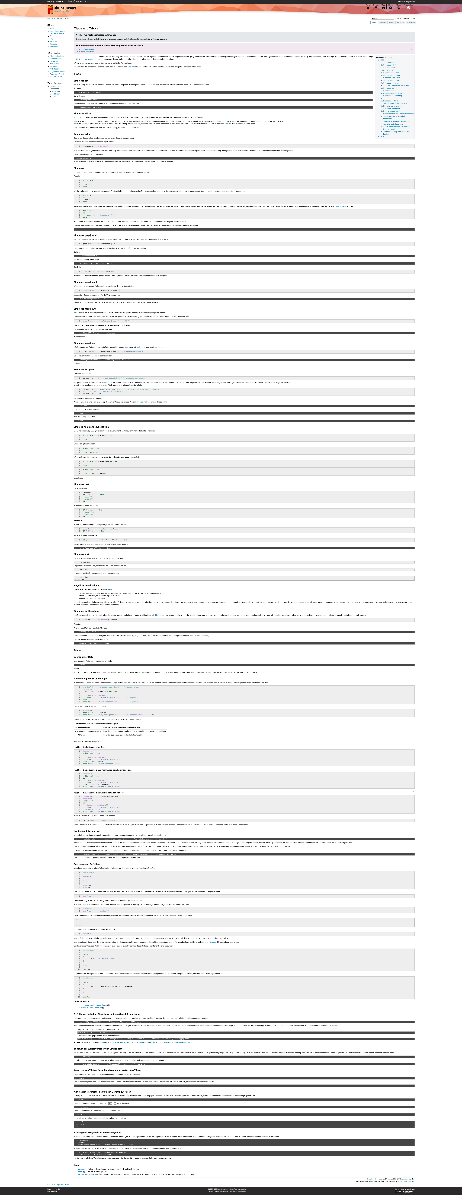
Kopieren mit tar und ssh (392, 106)
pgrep (140, 402)
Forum (376, 5)
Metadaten (56, 91)
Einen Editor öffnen (86, 52)
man (230, 825)
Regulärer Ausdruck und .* (393, 93)
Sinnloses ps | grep (390, 83)
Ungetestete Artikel (57, 72)
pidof (226, 124)
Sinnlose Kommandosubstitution (396, 86)
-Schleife (340, 206)
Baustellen (54, 66)
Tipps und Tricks (63, 18)
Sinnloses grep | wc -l (391, 73)
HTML (54, 96)
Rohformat (56, 94)
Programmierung (408, 1181)
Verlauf (391, 22)
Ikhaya (390, 5)
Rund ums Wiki (56, 77)
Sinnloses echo (389, 68)
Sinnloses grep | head (391, 75)
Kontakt (216, 1191)
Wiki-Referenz (55, 61)
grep (129, 67)
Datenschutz (224, 1191)
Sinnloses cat (388, 62)
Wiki (383, 5)
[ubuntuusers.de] (62, 10)
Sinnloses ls (388, 70)
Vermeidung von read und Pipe (395, 103)
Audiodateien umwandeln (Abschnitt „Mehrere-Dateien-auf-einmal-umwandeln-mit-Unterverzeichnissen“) (151, 1042)
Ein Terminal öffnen (86, 49)
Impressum (233, 1191)
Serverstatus (242, 1191)
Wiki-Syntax (54, 64)
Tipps (382, 60)
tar (212, 843)
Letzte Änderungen (57, 31)
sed (133, 67)
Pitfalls (80, 1172)
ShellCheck (82, 1169)
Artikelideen (54, 69)
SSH (95, 835)
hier (185, 1174)
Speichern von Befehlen (392, 109)
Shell (53, 18)
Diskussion (400, 22)
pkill (75, 124)
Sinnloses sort (389, 91)
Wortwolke (54, 47)
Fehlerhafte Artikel (57, 74)
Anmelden (401, 2)
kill (75, 121)
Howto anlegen (55, 59)
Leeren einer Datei (390, 101)
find (103, 1042)
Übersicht (53, 36)
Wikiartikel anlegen (57, 56)
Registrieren (410, 2)
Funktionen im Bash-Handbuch (89, 1008)
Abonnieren (411, 22)
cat (75, 85)
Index (52, 29)
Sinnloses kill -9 (389, 65)
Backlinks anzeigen (57, 86)
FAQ (51, 39)
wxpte (406, 1179)
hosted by (51, 2)
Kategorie (53, 44)
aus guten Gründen (208, 942)
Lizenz (211, 1191)
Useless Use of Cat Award (87, 1174)
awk (140, 67)
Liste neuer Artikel (57, 34)
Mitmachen (408, 5)
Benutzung (54, 42)
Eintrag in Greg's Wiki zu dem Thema (92, 1005)
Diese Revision (372, 1179)
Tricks (382, 98)
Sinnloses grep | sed (391, 80)
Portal (368, 5)
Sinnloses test (388, 88)
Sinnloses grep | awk (391, 78)
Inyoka (58, 1189)
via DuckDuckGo (409, 18)
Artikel (374, 22)
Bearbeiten (382, 22)
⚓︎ (412, 49)
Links (382, 137)
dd (156, 615)
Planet (398, 5)
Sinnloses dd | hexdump (392, 96)
